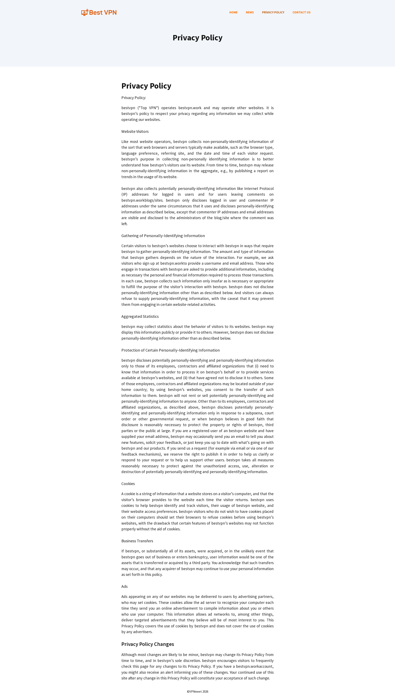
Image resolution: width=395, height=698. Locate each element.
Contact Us (302, 12)
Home (233, 12)
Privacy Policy (273, 12)
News (250, 12)
